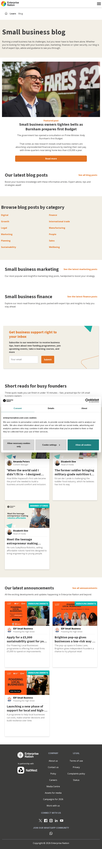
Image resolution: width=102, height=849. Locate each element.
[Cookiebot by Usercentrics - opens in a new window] (87, 401)
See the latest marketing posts (80, 269)
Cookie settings (49, 445)
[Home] (7, 13)
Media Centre (53, 786)
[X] (40, 820)
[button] (99, 4)
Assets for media (53, 792)
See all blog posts (87, 175)
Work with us (53, 805)
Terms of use (76, 760)
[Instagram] (51, 820)
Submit (48, 359)
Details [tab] (51, 408)
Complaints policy (76, 773)
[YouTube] (61, 820)
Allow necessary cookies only (18, 444)
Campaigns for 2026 (53, 799)
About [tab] (84, 408)
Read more (51, 158)
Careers (53, 780)
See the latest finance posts (82, 296)
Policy (53, 773)
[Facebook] (45, 820)
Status (76, 780)
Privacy (76, 767)
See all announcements (84, 588)
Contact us (53, 767)
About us (53, 760)
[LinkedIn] (56, 820)
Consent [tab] (18, 408)
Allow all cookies (83, 445)
